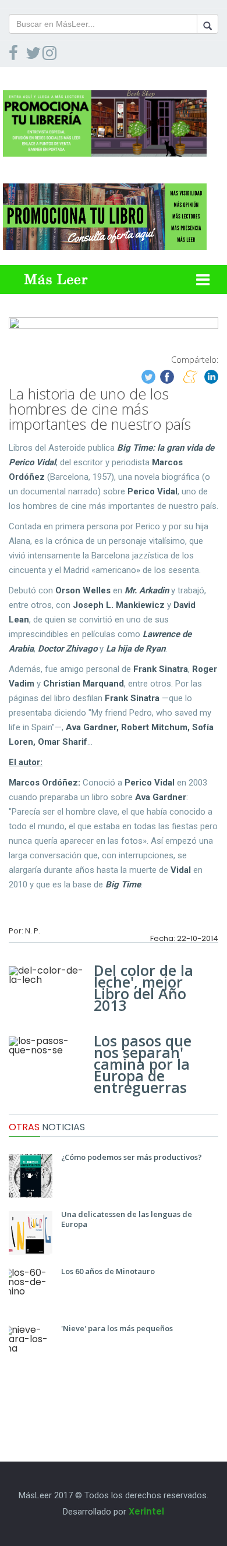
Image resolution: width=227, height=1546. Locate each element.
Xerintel (146, 1511)
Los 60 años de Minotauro (108, 1271)
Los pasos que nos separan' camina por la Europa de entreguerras (142, 1064)
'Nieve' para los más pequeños (117, 1328)
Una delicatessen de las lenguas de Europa (126, 1219)
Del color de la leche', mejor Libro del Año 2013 (143, 987)
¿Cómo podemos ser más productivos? (131, 1157)
